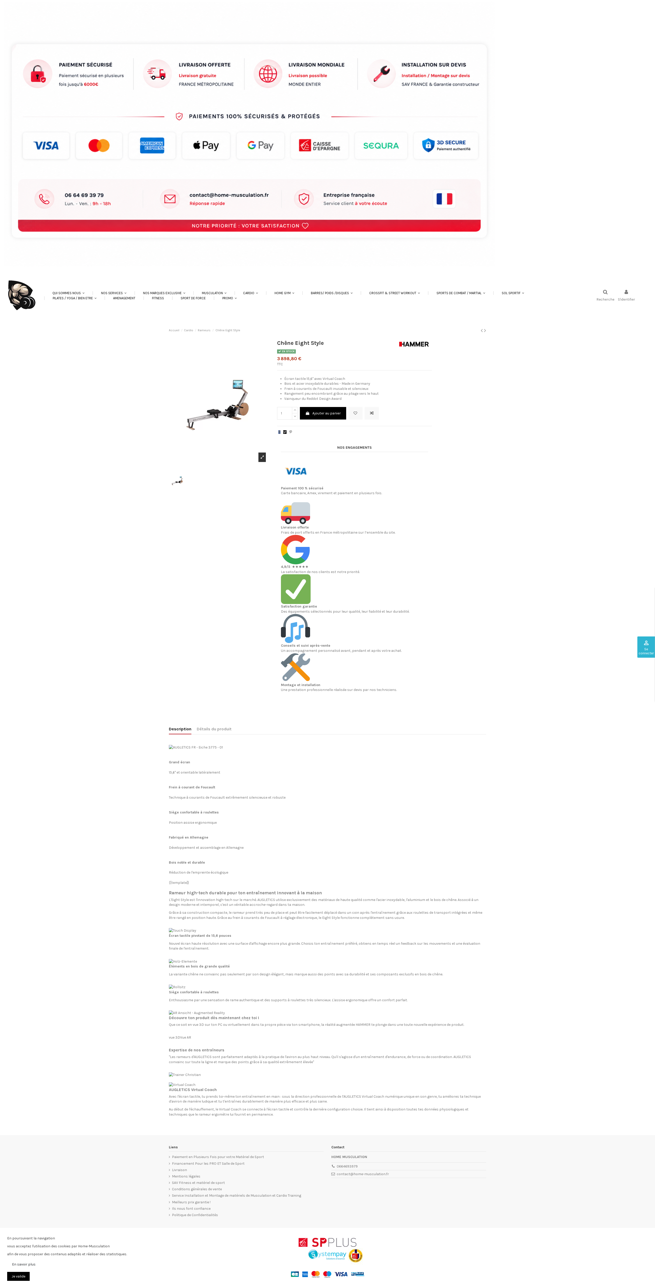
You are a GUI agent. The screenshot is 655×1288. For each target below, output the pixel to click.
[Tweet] (285, 432)
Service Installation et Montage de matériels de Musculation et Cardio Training (236, 1195)
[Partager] (279, 432)
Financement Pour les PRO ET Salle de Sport (208, 1163)
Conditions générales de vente (197, 1189)
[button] (114, 293)
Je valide (18, 1276)
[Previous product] (482, 330)
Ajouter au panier (326, 413)
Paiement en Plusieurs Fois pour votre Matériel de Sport (218, 1157)
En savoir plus (24, 1264)
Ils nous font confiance (191, 1208)
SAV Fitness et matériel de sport (198, 1183)
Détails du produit (214, 728)
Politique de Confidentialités (195, 1215)
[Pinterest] (290, 432)
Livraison (179, 1170)
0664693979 (347, 1166)
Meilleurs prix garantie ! (191, 1202)
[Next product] (485, 330)
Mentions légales (186, 1176)
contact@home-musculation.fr (363, 1174)
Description (180, 728)
